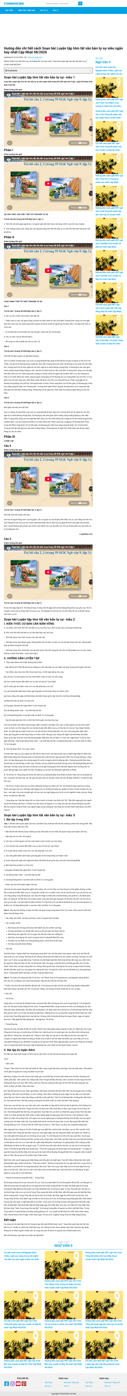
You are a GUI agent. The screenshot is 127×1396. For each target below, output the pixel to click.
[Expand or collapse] (90, 70)
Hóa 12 (55, 10)
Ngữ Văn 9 (63, 1244)
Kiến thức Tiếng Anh (26, 10)
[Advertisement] (63, 32)
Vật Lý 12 (44, 10)
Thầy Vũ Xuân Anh (34, 57)
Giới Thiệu (9, 10)
